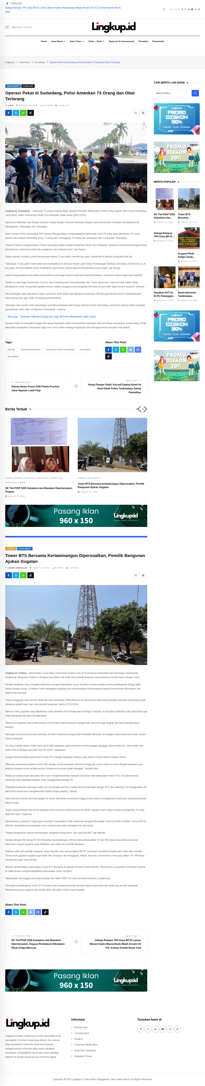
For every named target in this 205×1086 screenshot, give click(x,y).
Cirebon (82, 474)
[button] (139, 405)
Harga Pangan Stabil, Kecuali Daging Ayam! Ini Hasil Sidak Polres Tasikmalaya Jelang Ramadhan (114, 384)
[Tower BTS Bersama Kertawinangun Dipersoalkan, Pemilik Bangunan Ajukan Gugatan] (189, 195)
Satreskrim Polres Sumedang (60, 345)
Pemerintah (158, 37)
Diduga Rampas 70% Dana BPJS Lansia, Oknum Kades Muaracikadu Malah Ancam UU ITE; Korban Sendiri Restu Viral (115, 940)
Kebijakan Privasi (83, 1052)
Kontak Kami (80, 1023)
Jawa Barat (57, 37)
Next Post (132, 376)
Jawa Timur (75, 37)
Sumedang (85, 345)
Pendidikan (11, 478)
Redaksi (78, 1034)
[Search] (164, 7)
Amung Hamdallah (17, 564)
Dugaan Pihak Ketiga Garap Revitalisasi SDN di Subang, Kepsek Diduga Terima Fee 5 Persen (53, 7)
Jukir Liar (11, 345)
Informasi (29, 474)
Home (44, 37)
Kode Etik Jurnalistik (85, 1046)
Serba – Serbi (95, 37)
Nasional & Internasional (121, 37)
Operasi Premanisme (31, 345)
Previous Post (23, 378)
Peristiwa (143, 37)
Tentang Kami (81, 1029)
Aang (11, 101)
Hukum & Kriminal (14, 474)
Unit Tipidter (13, 352)
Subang (22, 478)
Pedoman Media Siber (85, 1040)
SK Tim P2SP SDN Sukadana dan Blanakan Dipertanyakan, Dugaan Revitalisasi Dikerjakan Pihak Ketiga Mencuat (38, 940)
